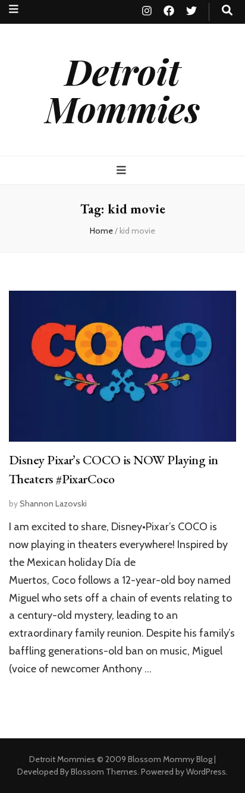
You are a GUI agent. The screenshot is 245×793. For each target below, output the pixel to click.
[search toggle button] (227, 10)
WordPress (206, 771)
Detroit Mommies (122, 89)
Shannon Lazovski (53, 503)
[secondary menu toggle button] (13, 9)
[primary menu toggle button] (123, 170)
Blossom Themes (104, 771)
